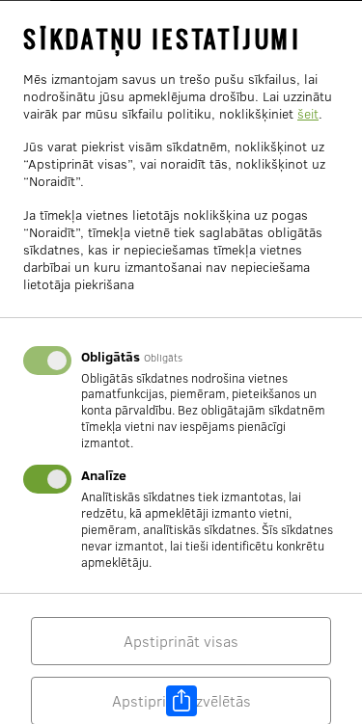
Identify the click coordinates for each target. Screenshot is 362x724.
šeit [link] (308, 112)
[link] (181, 701)
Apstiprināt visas (181, 641)
